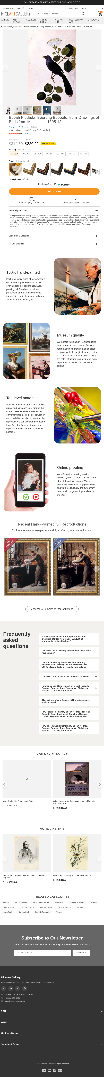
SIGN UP (91, 8)
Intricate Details (46, 907)
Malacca (80, 907)
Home (3, 27)
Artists (5, 20)
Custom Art (59, 21)
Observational (24, 912)
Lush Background (64, 907)
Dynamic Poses (8, 907)
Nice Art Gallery (18, 14)
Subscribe (81, 953)
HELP (18, 8)
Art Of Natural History (41, 903)
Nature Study (7, 912)
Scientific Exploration (42, 912)
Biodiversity (59, 903)
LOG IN (100, 8)
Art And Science (21, 903)
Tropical (59, 912)
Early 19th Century (27, 907)
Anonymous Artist (15, 27)
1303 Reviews (24, 134)
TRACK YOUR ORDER (77, 8)
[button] (6, 67)
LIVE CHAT (29, 8)
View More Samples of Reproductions (52, 609)
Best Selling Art (76, 21)
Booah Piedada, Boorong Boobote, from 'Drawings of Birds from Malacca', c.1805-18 (58, 27)
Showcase (93, 20)
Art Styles (16, 21)
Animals (6, 903)
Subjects (31, 20)
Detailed (94, 903)
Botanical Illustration (77, 903)
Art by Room (43, 21)
